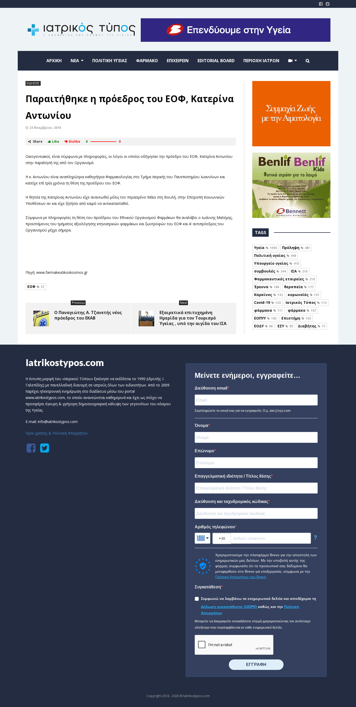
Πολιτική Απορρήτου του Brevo (240, 577)
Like (55, 141)
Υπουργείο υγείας (276, 263)
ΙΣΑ (299, 271)
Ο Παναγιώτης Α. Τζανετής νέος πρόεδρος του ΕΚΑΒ (88, 315)
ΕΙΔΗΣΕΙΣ (33, 83)
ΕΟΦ (35, 286)
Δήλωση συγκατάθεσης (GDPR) (229, 607)
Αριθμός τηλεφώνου (215, 527)
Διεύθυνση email (211, 388)
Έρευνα (266, 286)
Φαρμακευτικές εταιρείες (284, 278)
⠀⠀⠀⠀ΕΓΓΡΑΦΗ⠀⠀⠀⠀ (256, 664)
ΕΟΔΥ (263, 325)
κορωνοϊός (303, 294)
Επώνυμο (204, 451)
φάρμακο (302, 310)
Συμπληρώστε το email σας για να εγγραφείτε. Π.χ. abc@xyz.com (243, 411)
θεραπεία (299, 286)
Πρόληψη (296, 247)
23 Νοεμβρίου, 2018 (45, 127)
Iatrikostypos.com (65, 362)
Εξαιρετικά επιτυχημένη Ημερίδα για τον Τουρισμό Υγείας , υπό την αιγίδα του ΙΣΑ (192, 318)
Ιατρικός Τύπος (306, 302)
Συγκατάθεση (208, 587)
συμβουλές (270, 271)
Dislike (74, 141)
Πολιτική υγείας (275, 255)
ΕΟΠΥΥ (265, 318)
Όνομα (201, 425)
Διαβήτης (311, 325)
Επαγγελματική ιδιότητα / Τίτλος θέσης (233, 476)
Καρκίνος (268, 294)
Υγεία (265, 247)
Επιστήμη (296, 318)
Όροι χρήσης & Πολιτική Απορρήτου (57, 433)
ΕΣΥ (285, 325)
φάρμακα (268, 310)
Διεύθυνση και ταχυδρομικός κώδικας (231, 501)
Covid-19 (267, 302)
